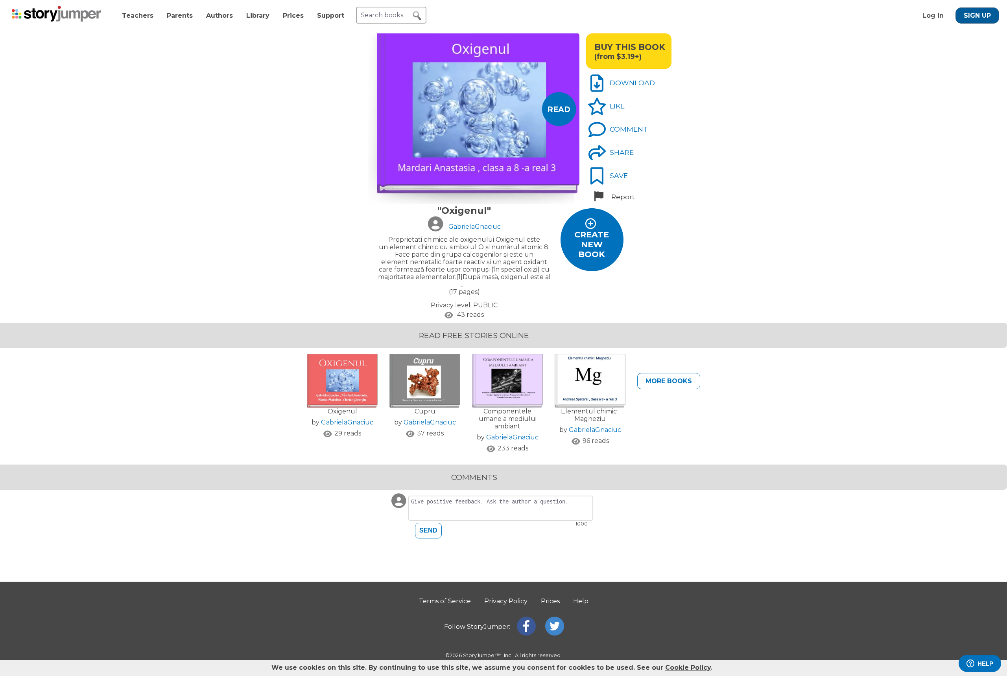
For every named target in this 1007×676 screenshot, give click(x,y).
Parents (180, 15)
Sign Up (977, 15)
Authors (219, 15)
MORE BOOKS (669, 381)
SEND (428, 530)
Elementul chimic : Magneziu (590, 415)
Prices (293, 15)
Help (580, 601)
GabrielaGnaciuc (347, 422)
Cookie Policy (688, 667)
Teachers (137, 15)
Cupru (425, 411)
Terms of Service (445, 601)
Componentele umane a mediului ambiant (508, 419)
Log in (933, 15)
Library (257, 15)
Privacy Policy (505, 601)
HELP (985, 663)
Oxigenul (342, 411)
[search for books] (417, 15)
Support (330, 15)
